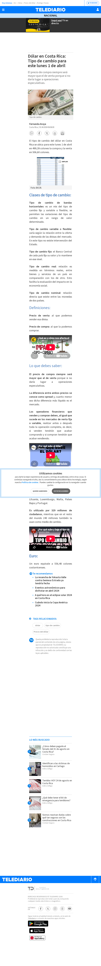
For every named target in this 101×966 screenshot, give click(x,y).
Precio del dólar (29, 3)
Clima (20, 3)
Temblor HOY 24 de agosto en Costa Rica (57, 782)
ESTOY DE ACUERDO (61, 491)
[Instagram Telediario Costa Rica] (55, 908)
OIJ (15, 3)
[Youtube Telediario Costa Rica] (69, 908)
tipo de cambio (53, 625)
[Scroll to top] (95, 879)
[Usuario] (97, 9)
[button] (31, 133)
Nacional (50, 15)
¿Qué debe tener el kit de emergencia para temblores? (56, 799)
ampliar (65, 162)
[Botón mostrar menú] (3, 9)
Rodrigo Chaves (43, 3)
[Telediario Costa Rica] (50, 9)
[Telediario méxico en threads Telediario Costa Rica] (62, 908)
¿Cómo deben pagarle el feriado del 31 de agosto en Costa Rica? (55, 749)
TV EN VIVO (93, 3)
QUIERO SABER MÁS (40, 491)
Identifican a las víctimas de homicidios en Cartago (56, 765)
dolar (37, 625)
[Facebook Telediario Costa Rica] (40, 908)
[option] (50, 105)
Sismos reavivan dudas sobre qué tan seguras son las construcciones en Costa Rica (56, 817)
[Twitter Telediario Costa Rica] (48, 908)
